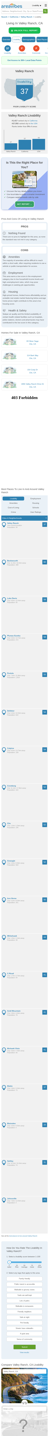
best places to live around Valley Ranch (23, 1236)
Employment (35, 499)
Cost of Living (13, 508)
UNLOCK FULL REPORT (26, 30)
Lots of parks (25, 1301)
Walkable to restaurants (24, 1306)
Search (4, 17)
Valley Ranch (26, 17)
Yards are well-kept (24, 1295)
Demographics (29, 39)
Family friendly (24, 1279)
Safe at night (24, 1317)
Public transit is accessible (24, 1284)
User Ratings (35, 512)
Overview (6, 39)
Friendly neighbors (24, 1312)
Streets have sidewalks (24, 1328)
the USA (34, 123)
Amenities (13, 503)
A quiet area (24, 1334)
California (14, 17)
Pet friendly (24, 1323)
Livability (35, 5)
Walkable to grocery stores (24, 1290)
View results (24, 1352)
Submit (24, 1347)
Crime (13, 512)
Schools (35, 508)
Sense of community (24, 1339)
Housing (35, 503)
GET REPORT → (24, 204)
